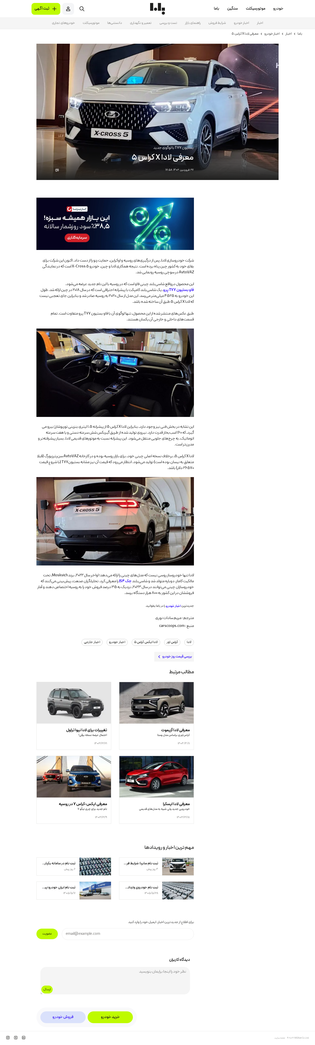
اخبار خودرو (241, 23)
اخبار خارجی (92, 642)
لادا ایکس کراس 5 (146, 642)
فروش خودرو (63, 1017)
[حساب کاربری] (68, 9)
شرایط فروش (217, 23)
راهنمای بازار (193, 23)
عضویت (47, 934)
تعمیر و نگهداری (141, 23)
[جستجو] (82, 9)
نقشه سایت (279, 1038)
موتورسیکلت (91, 23)
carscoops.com (172, 626)
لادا (189, 642)
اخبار (260, 23)
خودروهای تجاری (63, 23)
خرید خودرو (110, 1017)
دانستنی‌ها (114, 23)
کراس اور (172, 642)
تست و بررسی (168, 23)
